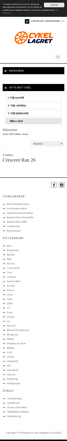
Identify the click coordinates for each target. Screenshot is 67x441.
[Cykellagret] (33, 37)
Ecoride (11, 285)
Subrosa (11, 374)
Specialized (12, 370)
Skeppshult (12, 361)
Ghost (10, 294)
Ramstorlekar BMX (17, 221)
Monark (11, 325)
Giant (9, 299)
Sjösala (10, 356)
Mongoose (12, 334)
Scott (9, 352)
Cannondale (13, 268)
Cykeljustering (14, 398)
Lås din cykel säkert (17, 407)
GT (8, 307)
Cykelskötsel (13, 402)
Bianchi (10, 254)
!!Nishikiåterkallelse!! (18, 411)
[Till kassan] (27, 21)
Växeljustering (14, 416)
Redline (10, 347)
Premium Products (16, 343)
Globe (10, 303)
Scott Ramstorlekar (17, 208)
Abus (9, 245)
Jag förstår (54, 5)
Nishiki (10, 339)
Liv (8, 321)
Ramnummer (14, 230)
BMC (9, 259)
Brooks (10, 263)
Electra (10, 290)
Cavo (9, 272)
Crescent (11, 276)
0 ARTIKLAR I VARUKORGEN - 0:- (47, 21)
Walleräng (12, 378)
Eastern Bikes (14, 281)
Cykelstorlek (13, 226)
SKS (9, 365)
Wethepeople (13, 383)
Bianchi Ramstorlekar (18, 204)
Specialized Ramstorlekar (20, 212)
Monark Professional (18, 330)
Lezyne (10, 316)
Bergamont (13, 250)
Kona (10, 312)
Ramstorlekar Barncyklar (20, 217)
